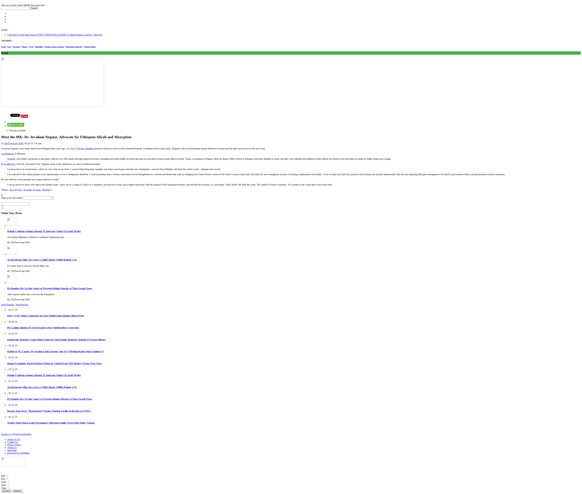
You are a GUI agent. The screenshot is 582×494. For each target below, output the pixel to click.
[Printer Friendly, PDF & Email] (15, 125)
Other (4, 488)
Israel (3, 47)
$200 (3, 485)
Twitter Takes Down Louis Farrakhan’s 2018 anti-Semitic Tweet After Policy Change (51, 423)
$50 (3, 479)
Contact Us (12, 442)
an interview (10, 164)
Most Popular (7, 304)
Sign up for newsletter (11, 198)
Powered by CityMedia (18, 453)
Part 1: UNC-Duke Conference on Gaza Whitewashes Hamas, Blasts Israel (45, 315)
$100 (3, 482)
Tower (4, 29)
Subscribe (12, 450)
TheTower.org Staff (13, 143)
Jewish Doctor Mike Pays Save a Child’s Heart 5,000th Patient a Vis (42, 260)
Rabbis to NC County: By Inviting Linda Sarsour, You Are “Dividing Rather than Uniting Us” (55, 351)
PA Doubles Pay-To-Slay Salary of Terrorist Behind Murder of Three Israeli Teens (49, 288)
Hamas (24, 47)
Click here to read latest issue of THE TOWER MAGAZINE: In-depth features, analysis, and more (54, 34)
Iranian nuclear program (54, 47)
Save (25, 116)
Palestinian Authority (74, 47)
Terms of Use (13, 439)
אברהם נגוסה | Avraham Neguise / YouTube (30, 190)
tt (1, 195)
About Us (12, 447)
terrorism (16, 47)
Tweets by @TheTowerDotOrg (16, 434)
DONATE (6, 491)
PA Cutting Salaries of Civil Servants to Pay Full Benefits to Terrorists (43, 327)
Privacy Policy (14, 445)
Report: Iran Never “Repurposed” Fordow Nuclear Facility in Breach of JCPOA (49, 411)
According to (7, 153)
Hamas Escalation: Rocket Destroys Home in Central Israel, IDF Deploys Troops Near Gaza (54, 363)
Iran (9, 47)
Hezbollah (39, 47)
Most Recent (22, 304)
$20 (3, 476)
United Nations (90, 47)
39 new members (85, 148)
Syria (31, 47)
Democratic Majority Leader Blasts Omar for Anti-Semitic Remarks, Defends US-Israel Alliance (56, 339)
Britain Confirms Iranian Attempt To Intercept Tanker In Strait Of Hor (44, 231)
